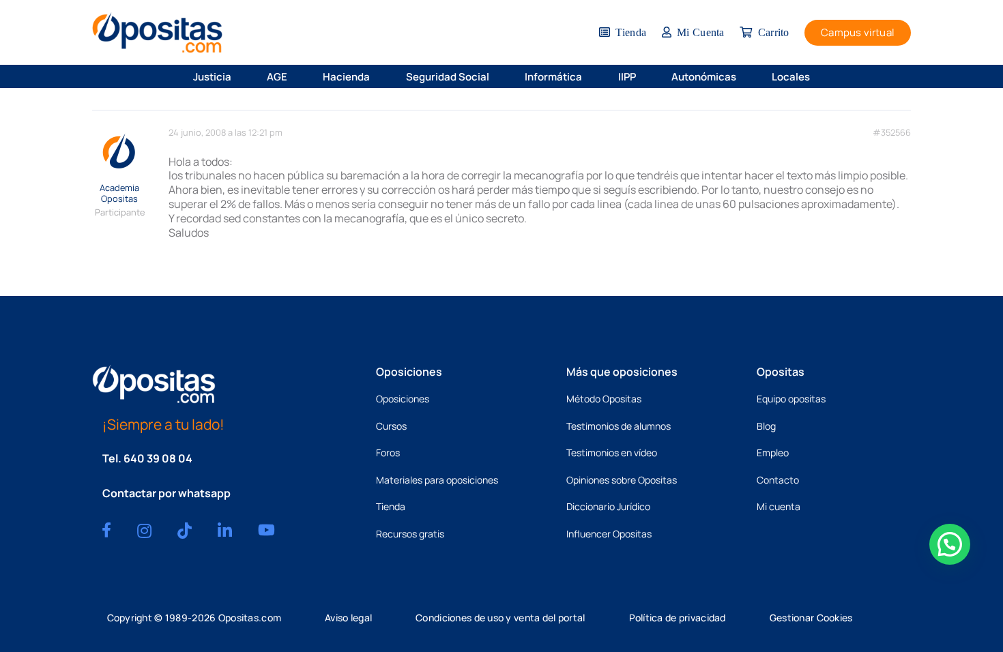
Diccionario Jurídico (608, 506)
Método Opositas (603, 398)
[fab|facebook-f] (106, 529)
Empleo (773, 452)
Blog (766, 425)
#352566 (892, 132)
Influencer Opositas (609, 533)
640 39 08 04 (157, 458)
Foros (388, 452)
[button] (240, 76)
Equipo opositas (791, 398)
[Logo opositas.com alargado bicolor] (157, 32)
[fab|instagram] (144, 530)
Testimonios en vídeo (611, 452)
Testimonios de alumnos (618, 425)
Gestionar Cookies (811, 617)
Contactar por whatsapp (166, 493)
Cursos (391, 425)
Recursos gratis (410, 533)
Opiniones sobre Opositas (621, 479)
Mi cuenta (778, 506)
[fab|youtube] (266, 529)
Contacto (778, 479)
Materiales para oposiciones (437, 479)
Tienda (390, 506)
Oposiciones (402, 398)
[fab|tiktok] (184, 530)
